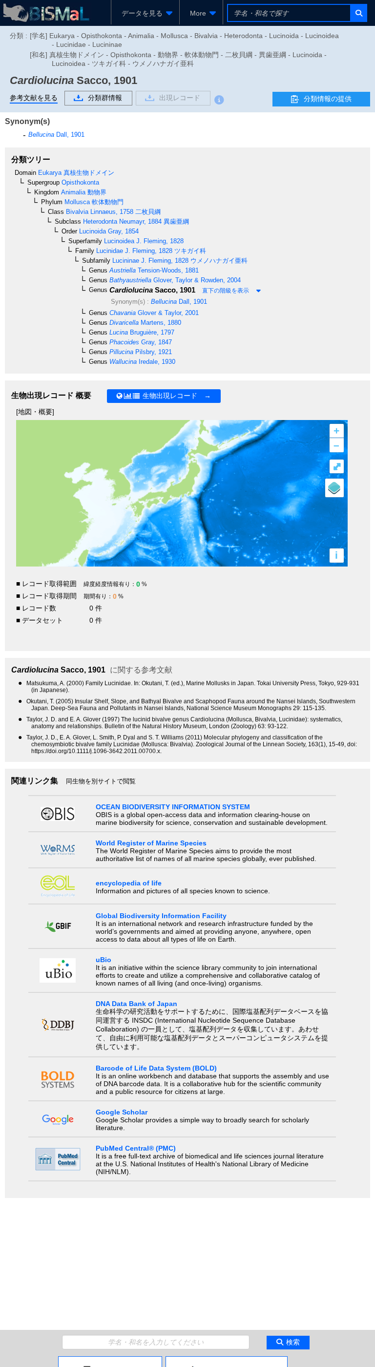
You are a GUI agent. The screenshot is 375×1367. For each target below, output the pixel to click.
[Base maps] (334, 488)
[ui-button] (358, 13)
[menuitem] (145, 13)
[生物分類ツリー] (110, 1360)
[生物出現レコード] (227, 1360)
